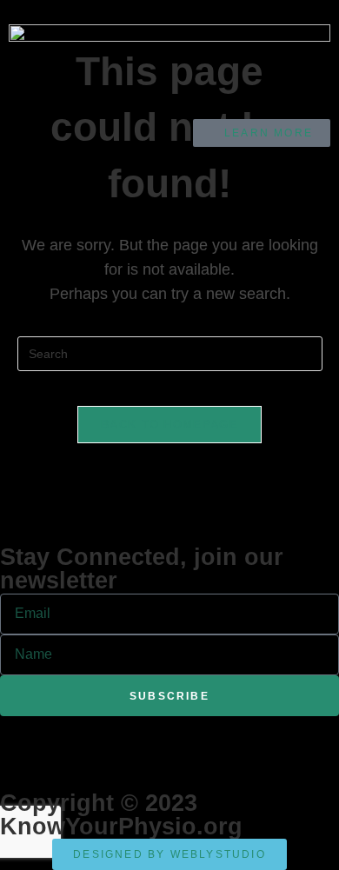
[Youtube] (115, 738)
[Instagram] (162, 738)
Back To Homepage (169, 424)
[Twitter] (68, 738)
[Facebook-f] (21, 738)
